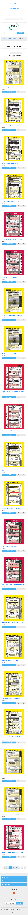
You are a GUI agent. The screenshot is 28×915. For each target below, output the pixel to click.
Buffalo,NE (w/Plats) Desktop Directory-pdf (13, 622)
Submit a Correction (14, 8)
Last (25, 867)
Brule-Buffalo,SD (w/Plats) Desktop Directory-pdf (13, 469)
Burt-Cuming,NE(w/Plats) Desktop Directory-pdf (13, 737)
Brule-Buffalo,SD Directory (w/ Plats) (11, 508)
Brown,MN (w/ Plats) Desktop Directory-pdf (13, 239)
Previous (5, 867)
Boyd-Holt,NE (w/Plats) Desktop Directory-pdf (13, 125)
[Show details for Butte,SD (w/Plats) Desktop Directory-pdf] (14, 837)
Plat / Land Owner (11, 38)
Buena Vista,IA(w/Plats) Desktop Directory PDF (13, 584)
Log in (13, 15)
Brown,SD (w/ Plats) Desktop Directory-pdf (13, 315)
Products (16, 3)
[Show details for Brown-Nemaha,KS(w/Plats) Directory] (14, 416)
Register (9, 15)
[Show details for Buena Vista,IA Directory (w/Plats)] (14, 531)
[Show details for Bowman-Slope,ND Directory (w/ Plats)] (14, 72)
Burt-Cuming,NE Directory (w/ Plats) (11, 698)
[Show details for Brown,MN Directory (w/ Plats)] (14, 262)
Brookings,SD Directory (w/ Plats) (10, 201)
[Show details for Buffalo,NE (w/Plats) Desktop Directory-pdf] (14, 608)
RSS (14, 893)
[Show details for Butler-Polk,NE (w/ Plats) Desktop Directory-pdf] (14, 761)
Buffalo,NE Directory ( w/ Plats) (10, 660)
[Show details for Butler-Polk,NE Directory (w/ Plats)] (14, 799)
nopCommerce (16, 912)
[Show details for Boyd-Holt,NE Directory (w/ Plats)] (14, 148)
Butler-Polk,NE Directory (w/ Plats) (10, 814)
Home (11, 3)
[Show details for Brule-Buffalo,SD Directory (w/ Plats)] (14, 493)
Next (22, 867)
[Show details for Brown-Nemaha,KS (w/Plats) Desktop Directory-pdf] (14, 377)
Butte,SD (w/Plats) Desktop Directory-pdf (12, 852)
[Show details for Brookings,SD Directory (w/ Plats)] (14, 186)
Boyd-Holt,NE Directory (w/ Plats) (10, 163)
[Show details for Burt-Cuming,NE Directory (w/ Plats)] (14, 684)
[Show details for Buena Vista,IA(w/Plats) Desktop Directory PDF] (14, 570)
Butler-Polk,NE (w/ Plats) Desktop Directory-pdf (14, 776)
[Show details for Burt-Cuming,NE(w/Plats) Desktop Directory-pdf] (14, 722)
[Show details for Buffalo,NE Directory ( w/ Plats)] (14, 646)
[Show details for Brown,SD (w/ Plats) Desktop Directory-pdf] (14, 301)
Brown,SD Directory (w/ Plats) (9, 353)
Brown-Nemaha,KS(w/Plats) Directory (11, 431)
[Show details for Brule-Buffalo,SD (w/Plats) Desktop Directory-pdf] (14, 454)
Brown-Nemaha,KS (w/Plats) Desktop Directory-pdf (14, 392)
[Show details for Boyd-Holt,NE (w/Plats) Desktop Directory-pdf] (14, 110)
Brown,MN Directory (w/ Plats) (9, 277)
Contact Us (16, 6)
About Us (11, 6)
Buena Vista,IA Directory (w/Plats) (10, 546)
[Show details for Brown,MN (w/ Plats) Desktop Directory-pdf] (14, 224)
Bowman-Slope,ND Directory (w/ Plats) (11, 87)
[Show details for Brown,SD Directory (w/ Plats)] (14, 339)
